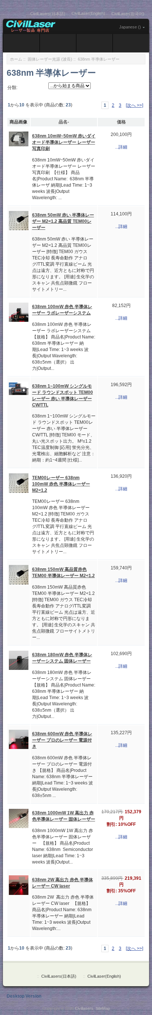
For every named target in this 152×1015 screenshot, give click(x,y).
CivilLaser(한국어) (127, 13)
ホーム (16, 59)
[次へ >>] (134, 105)
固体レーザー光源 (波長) (50, 59)
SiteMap (103, 1008)
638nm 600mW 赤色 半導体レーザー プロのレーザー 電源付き (62, 740)
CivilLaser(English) (88, 13)
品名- (64, 122)
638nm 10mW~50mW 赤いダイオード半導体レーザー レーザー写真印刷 (64, 142)
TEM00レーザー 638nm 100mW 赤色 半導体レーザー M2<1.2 (61, 484)
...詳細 (121, 147)
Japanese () (130, 27)
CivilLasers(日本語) (47, 13)
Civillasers (84, 1008)
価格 (121, 122)
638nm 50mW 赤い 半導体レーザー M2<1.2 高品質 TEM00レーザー (63, 221)
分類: (12, 87)
